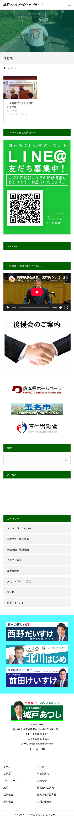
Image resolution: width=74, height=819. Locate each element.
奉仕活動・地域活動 (18, 549)
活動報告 (8, 794)
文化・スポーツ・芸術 (19, 581)
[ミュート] (60, 307)
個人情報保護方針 (46, 794)
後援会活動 (13, 570)
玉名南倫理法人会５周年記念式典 (20, 105)
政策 (5, 787)
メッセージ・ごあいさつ (18, 114)
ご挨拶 (7, 773)
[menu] (69, 5)
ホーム (7, 766)
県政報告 (8, 801)
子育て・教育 (14, 560)
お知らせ (42, 780)
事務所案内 (43, 773)
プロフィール (10, 780)
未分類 (10, 592)
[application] (37, 292)
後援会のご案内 (45, 787)
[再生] (8, 307)
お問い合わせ (44, 801)
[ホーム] (4, 68)
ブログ (40, 766)
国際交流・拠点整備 (18, 539)
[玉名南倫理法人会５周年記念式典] (20, 87)
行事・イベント (15, 602)
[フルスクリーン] (66, 307)
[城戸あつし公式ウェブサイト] (23, 5)
